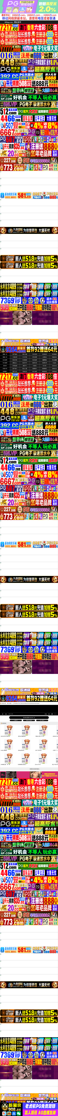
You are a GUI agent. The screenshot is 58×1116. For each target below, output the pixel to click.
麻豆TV (25, 365)
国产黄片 (15, 368)
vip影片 (16, 720)
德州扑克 (34, 362)
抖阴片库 (5, 368)
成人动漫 (9, 703)
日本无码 (34, 354)
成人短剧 (34, 371)
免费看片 (5, 371)
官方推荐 (5, 362)
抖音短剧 (15, 365)
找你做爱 (34, 360)
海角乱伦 (54, 368)
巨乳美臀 (34, 357)
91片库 (44, 365)
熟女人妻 (24, 368)
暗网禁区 (44, 368)
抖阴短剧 (54, 371)
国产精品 (15, 354)
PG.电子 (42, 720)
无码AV (5, 365)
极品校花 (44, 371)
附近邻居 (15, 360)
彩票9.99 (44, 362)
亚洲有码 (44, 354)
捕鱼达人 (15, 362)
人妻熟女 (44, 357)
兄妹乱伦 (24, 371)
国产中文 (15, 371)
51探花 (34, 365)
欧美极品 (54, 354)
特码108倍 (29, 720)
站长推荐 (5, 360)
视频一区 (5, 354)
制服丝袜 (54, 357)
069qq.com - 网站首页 (13, 22)
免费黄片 (34, 368)
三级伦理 (15, 357)
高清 (46, 714)
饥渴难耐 (24, 360)
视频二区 (5, 357)
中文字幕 (24, 357)
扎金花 (54, 362)
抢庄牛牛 (24, 362)
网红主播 (24, 354)
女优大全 (54, 365)
